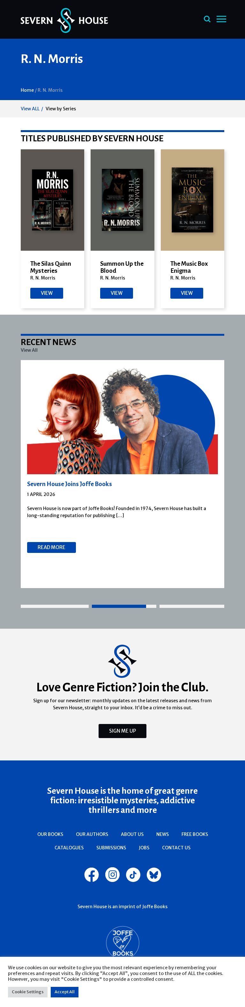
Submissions (111, 848)
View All (29, 350)
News (162, 834)
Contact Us (176, 848)
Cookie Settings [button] (28, 992)
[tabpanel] (123, 474)
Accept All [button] (65, 992)
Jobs (144, 848)
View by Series (61, 109)
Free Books (195, 834)
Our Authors (92, 834)
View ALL (30, 109)
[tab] (55, 606)
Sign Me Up (122, 731)
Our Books (50, 834)
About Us (132, 834)
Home (27, 90)
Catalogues (69, 848)
